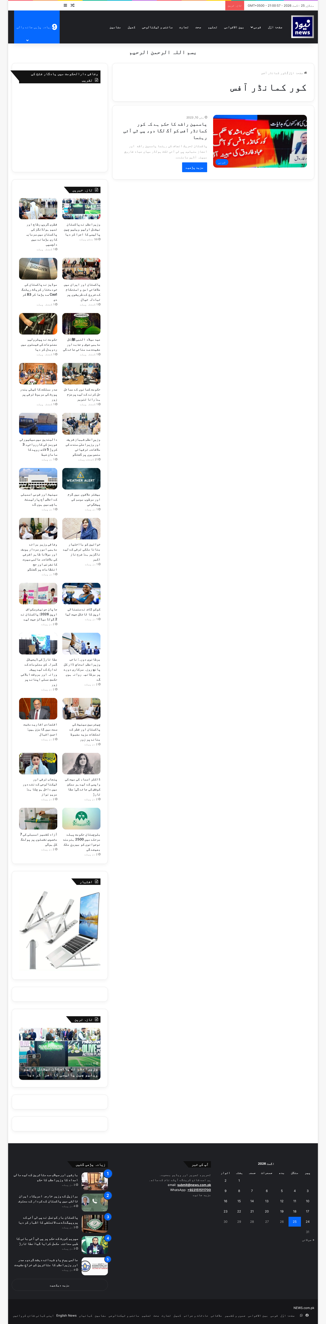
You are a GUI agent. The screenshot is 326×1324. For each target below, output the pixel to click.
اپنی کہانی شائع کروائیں (33, 1315)
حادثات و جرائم (196, 1315)
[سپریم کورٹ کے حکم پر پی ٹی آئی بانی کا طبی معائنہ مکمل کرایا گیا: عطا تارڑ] (95, 1245)
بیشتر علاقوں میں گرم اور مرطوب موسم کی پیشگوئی (84, 499)
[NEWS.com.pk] (302, 27)
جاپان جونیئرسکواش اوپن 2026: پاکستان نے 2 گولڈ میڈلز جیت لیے (39, 614)
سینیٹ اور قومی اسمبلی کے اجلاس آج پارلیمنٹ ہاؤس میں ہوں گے (39, 499)
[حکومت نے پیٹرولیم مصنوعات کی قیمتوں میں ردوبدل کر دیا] (38, 324)
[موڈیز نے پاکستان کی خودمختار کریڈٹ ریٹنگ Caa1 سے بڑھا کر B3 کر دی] (38, 268)
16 (225, 1201)
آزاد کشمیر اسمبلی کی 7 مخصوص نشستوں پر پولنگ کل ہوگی (38, 839)
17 (307, 1211)
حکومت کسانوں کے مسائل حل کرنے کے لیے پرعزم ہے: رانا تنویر (82, 394)
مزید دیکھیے (60, 1285)
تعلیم (212, 27)
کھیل (131, 27)
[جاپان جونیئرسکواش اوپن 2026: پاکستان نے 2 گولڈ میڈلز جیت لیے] (38, 593)
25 (295, 1221)
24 (308, 1221)
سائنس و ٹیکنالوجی (157, 27)
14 (252, 1201)
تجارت (184, 27)
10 (307, 1201)
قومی (257, 27)
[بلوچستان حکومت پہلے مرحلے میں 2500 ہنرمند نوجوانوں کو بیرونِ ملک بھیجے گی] (81, 818)
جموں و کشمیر (235, 1315)
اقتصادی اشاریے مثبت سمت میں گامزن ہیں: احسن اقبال (40, 729)
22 (239, 1211)
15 (239, 1201)
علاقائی (216, 1315)
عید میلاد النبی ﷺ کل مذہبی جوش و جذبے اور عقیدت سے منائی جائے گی (81, 344)
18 (294, 1211)
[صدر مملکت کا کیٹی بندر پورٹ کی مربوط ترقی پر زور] (38, 373)
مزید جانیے (202, 1195)
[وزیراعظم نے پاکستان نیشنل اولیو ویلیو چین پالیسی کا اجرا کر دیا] (81, 208)
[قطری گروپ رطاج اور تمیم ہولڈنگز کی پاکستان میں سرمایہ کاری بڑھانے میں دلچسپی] (38, 208)
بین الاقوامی (234, 27)
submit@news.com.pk (194, 1185)
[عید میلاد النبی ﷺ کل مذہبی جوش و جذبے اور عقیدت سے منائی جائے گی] (81, 324)
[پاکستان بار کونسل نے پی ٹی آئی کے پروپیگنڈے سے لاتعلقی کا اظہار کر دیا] (95, 1224)
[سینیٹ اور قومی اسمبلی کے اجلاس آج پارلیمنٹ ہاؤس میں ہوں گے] (38, 478)
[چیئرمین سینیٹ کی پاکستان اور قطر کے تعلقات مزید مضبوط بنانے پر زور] (81, 708)
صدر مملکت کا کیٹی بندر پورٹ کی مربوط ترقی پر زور (38, 394)
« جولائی (308, 1240)
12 (282, 1201)
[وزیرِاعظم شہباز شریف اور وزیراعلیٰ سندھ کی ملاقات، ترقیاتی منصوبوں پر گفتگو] (81, 423)
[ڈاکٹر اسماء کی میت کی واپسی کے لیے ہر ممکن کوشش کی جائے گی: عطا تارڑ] (81, 763)
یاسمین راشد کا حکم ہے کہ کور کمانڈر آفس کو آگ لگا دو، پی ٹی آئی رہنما (165, 130)
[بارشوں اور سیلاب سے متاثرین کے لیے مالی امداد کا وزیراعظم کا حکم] (95, 1181)
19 (282, 1211)
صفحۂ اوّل (275, 27)
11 (294, 1201)
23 (225, 1211)
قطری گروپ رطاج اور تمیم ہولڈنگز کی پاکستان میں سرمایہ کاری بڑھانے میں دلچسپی (41, 234)
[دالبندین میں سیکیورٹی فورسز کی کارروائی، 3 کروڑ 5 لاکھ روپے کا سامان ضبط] (38, 423)
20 (267, 1211)
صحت (198, 27)
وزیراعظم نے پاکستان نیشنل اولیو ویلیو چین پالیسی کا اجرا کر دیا (82, 229)
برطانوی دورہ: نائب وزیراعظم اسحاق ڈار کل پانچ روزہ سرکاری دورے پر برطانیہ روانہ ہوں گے (82, 669)
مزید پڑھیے (195, 167)
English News (66, 1315)
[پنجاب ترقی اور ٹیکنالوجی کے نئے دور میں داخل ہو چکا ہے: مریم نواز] (38, 763)
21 (252, 1211)
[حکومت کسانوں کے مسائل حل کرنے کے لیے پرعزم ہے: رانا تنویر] (81, 373)
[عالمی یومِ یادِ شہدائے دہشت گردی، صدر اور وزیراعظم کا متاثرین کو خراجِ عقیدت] (95, 1266)
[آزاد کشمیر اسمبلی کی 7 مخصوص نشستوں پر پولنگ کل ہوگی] (38, 818)
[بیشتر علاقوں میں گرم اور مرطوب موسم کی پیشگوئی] (81, 478)
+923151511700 (199, 1190)
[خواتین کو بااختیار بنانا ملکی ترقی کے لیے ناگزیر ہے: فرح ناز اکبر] (81, 528)
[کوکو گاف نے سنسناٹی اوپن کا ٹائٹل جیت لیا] (81, 593)
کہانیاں (85, 1315)
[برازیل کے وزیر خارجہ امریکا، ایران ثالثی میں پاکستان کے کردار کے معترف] (95, 1203)
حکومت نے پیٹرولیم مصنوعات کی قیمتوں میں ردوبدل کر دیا (39, 344)
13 (266, 1201)
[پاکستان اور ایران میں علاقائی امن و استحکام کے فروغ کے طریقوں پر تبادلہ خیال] (81, 268)
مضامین (115, 27)
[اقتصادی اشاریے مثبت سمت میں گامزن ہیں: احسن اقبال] (38, 708)
